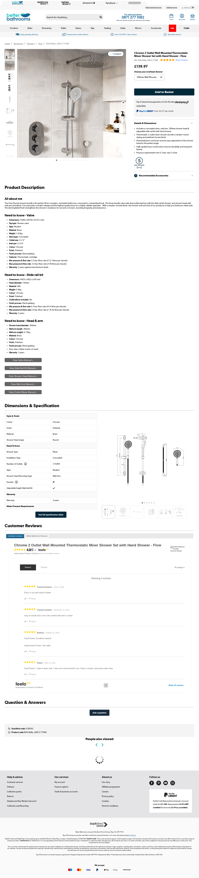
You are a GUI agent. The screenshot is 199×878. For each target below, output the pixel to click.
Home (7, 43)
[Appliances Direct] (42, 3)
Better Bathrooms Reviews (37, 536)
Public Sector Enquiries (154, 7)
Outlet (186, 28)
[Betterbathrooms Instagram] (172, 784)
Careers (105, 791)
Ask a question (99, 712)
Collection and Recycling (17, 806)
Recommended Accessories (151, 175)
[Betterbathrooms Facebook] (151, 784)
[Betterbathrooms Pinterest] (158, 784)
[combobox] (74, 17)
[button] (123, 102)
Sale (172, 28)
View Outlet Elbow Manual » (23, 392)
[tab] (15, 536)
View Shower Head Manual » (23, 376)
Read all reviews (176, 685)
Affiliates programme (111, 787)
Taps (92, 28)
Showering (46, 28)
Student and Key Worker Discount (21, 801)
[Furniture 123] (111, 3)
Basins (78, 28)
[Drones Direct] (88, 3)
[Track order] (171, 17)
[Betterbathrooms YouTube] (165, 784)
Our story (106, 782)
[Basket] (192, 16)
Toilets (63, 28)
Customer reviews (15, 536)
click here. (132, 835)
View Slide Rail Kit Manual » (23, 368)
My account (59, 782)
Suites (122, 28)
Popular (44, 567)
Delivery (10, 787)
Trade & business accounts (66, 791)
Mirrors (138, 28)
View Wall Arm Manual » (23, 384)
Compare (117, 54)
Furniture (14, 28)
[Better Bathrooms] (17, 3)
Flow (40, 43)
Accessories (156, 28)
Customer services (15, 782)
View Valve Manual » (23, 360)
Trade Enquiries (171, 7)
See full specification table (50, 514)
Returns (10, 796)
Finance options (61, 787)
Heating (107, 28)
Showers (31, 43)
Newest (28, 567)
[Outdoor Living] (134, 3)
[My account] (182, 17)
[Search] (100, 17)
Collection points (14, 791)
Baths (30, 28)
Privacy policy (108, 796)
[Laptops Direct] (65, 3)
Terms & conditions (110, 806)
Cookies (105, 801)
